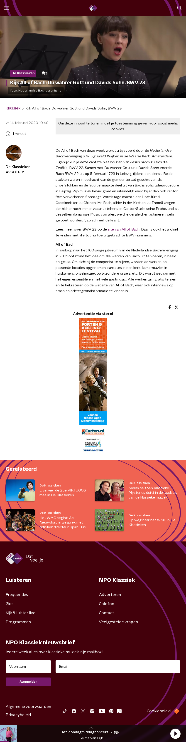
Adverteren (110, 595)
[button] (175, 733)
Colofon (106, 604)
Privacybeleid (18, 715)
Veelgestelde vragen (118, 622)
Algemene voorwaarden (28, 707)
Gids (9, 604)
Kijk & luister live (20, 613)
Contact (106, 613)
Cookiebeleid (159, 711)
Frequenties (17, 595)
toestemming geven (131, 123)
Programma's (18, 622)
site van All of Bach (124, 229)
